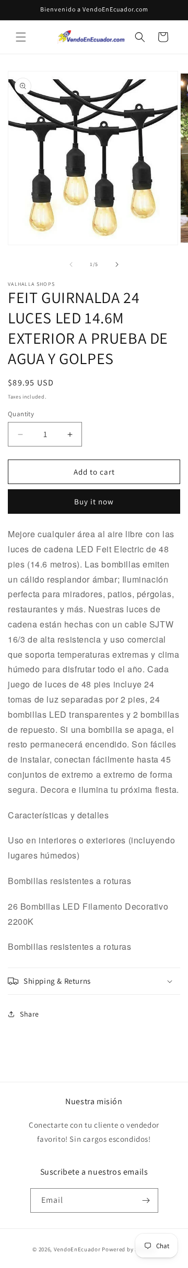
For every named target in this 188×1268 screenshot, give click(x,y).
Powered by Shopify (129, 1249)
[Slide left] (71, 264)
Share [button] (29, 1014)
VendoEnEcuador (77, 1249)
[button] (20, 37)
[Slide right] (116, 264)
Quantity (21, 413)
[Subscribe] (146, 1200)
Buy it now (94, 501)
